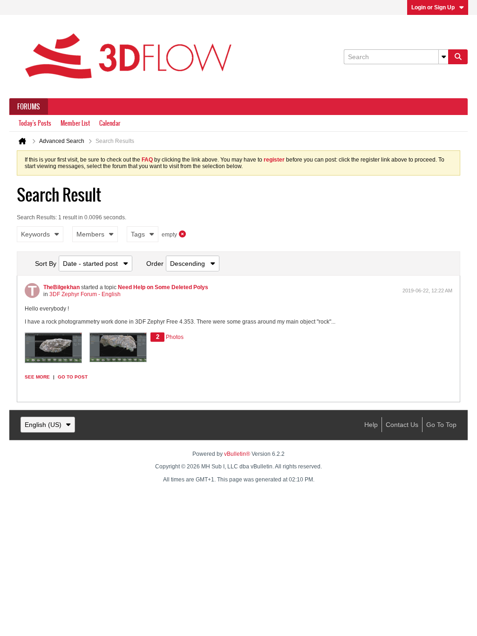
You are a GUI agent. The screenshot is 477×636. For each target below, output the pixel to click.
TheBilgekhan (61, 287)
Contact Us (402, 424)
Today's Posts (35, 123)
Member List (75, 123)
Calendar (109, 123)
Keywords (35, 234)
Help (371, 424)
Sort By (45, 263)
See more (37, 376)
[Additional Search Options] (443, 56)
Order (155, 263)
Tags (138, 234)
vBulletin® (237, 454)
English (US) (43, 424)
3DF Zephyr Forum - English (85, 294)
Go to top (441, 424)
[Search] (458, 56)
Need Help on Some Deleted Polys (163, 287)
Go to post (73, 376)
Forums (28, 106)
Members (90, 234)
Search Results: (37, 217)
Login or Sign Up (433, 7)
